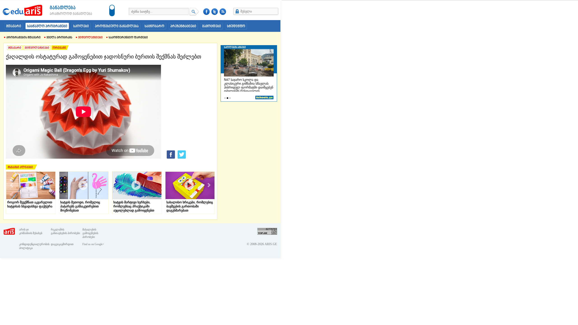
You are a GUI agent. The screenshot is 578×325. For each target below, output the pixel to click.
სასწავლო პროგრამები (47, 26)
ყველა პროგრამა (59, 37)
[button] (11, 185)
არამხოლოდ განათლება (64, 14)
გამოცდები (211, 26)
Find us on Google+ (93, 244)
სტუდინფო (236, 26)
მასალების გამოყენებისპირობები (90, 233)
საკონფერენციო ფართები (128, 37)
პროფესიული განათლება (117, 26)
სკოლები (81, 26)
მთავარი (13, 26)
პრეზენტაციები (183, 26)
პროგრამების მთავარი (23, 37)
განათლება (63, 8)
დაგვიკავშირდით (62, 244)
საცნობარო (154, 26)
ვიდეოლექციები (90, 37)
